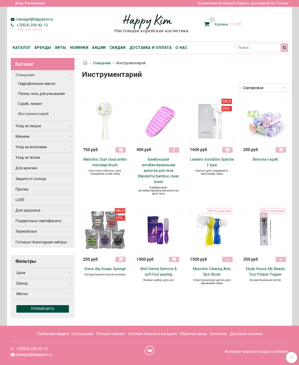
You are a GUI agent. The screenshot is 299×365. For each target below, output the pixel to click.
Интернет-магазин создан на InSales (256, 352)
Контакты (218, 334)
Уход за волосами (31, 147)
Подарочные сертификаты (38, 221)
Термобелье (26, 231)
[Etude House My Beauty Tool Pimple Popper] (265, 230)
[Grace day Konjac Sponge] (105, 230)
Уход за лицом (28, 126)
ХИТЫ (60, 47)
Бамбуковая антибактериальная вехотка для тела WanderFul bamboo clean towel (158, 170)
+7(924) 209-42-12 (32, 25)
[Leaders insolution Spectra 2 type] (212, 121)
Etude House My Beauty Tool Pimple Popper (265, 272)
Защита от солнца (30, 179)
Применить (42, 309)
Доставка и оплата (246, 334)
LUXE (19, 200)
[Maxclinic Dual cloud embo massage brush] (105, 121)
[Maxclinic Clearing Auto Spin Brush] (212, 230)
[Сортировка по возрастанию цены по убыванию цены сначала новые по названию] (263, 88)
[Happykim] (149, 23)
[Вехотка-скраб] (265, 121)
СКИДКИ (118, 47)
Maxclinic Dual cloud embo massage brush (105, 162)
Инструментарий (33, 114)
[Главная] (85, 63)
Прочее (21, 189)
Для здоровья (27, 210)
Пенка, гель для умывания (41, 93)
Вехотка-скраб (265, 159)
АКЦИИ (99, 47)
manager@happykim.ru (34, 19)
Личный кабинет (110, 334)
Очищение (102, 63)
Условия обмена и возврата (152, 334)
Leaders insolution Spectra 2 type (212, 162)
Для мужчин (26, 168)
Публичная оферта (53, 334)
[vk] (149, 350)
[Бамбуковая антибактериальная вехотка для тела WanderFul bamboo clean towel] (158, 121)
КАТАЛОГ (22, 47)
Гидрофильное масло (36, 83)
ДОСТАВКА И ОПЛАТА (150, 47)
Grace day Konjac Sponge (105, 269)
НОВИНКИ (79, 47)
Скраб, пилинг (30, 103)
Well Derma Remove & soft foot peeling (158, 272)
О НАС (181, 47)
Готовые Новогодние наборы (41, 242)
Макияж (22, 136)
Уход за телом (27, 157)
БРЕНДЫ (43, 47)
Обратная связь (193, 334)
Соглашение (82, 334)
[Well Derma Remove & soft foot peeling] (158, 230)
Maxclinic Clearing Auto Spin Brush (212, 272)
